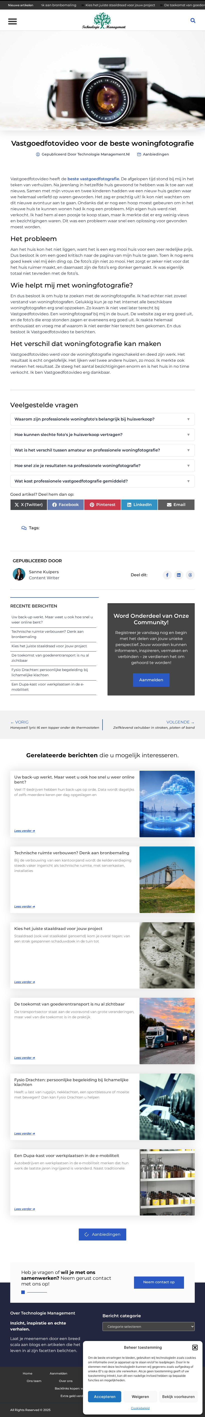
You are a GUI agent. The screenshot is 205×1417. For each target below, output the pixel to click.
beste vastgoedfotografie (93, 178)
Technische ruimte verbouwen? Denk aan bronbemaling (71, 852)
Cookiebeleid (140, 1408)
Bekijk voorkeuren (178, 1396)
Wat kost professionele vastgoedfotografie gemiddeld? (102, 481)
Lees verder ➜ (24, 830)
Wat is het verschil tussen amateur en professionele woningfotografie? (102, 450)
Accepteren (105, 1396)
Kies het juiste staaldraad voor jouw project (93, 5)
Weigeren (140, 1396)
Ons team (34, 1381)
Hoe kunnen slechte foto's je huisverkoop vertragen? (102, 434)
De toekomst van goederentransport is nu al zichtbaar (69, 1004)
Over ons (65, 1381)
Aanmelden (58, 1373)
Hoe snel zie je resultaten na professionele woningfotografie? (102, 465)
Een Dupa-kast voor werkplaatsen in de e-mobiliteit (66, 1155)
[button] (195, 1347)
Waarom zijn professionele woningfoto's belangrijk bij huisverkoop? (102, 419)
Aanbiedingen (156, 154)
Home (27, 1373)
